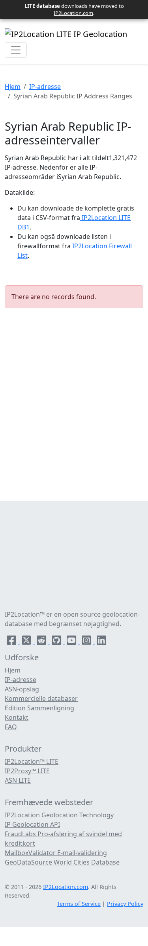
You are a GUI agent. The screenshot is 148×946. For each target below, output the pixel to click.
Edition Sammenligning (39, 708)
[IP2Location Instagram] (87, 641)
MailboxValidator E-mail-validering (56, 852)
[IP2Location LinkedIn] (101, 641)
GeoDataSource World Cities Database (62, 862)
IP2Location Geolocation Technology (59, 815)
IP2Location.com (73, 13)
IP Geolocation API (32, 824)
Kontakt (16, 717)
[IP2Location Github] (57, 641)
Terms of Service (79, 903)
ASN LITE (18, 780)
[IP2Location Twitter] (27, 641)
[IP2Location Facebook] (12, 641)
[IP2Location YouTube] (72, 641)
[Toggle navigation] (16, 50)
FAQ (11, 726)
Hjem (13, 86)
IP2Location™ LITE (31, 761)
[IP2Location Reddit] (42, 641)
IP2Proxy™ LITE (27, 771)
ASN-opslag (22, 689)
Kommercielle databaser (41, 698)
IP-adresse (45, 86)
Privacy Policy (125, 903)
